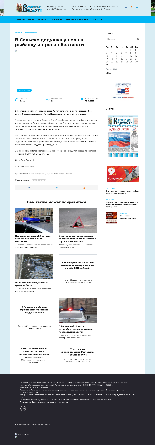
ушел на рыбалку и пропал (60, 174)
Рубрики (41, 19)
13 (122, 56)
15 (131, 56)
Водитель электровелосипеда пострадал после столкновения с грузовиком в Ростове (77, 239)
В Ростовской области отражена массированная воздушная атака (34, 310)
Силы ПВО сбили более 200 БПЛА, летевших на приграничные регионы (34, 351)
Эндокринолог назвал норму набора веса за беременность (122, 192)
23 (136, 59)
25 (112, 62)
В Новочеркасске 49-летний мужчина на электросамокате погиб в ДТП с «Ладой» (77, 265)
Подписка (57, 19)
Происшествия (24, 90)
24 (107, 62)
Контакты (97, 19)
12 (117, 56)
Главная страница (25, 19)
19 (117, 59)
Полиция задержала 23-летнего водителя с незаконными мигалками (33, 239)
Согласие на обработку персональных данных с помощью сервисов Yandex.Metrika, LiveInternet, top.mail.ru (66, 400)
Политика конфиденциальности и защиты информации (44, 402)
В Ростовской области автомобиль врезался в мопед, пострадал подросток (76, 329)
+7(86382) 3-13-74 (55, 6)
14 (126, 56)
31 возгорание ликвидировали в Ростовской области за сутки (77, 352)
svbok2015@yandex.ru (57, 9)
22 (131, 59)
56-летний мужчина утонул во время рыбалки (31, 283)
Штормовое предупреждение (127, 217)
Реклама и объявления (77, 19)
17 (107, 59)
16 (136, 56)
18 (112, 59)
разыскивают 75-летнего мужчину (31, 174)
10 (107, 56)
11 (111, 56)
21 (126, 59)
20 (122, 59)
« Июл (108, 73)
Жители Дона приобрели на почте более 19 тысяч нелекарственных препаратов (122, 204)
